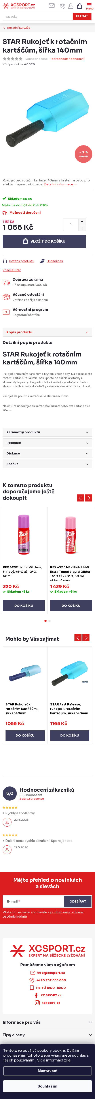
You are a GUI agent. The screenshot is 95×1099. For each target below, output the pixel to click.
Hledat (82, 16)
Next (88, 497)
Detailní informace (58, 184)
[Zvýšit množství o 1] (82, 222)
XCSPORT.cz (51, 995)
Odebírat (77, 901)
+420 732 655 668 (51, 980)
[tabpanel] (24, 560)
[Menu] (89, 6)
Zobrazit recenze (31, 799)
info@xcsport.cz (51, 973)
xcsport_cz (51, 1003)
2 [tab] (49, 621)
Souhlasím (47, 1086)
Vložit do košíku (47, 241)
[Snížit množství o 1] (82, 228)
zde (67, 1060)
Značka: (12, 270)
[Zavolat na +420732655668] (62, 6)
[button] (25, 731)
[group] (25, 695)
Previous (80, 497)
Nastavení (47, 1071)
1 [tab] (45, 621)
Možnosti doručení (25, 213)
